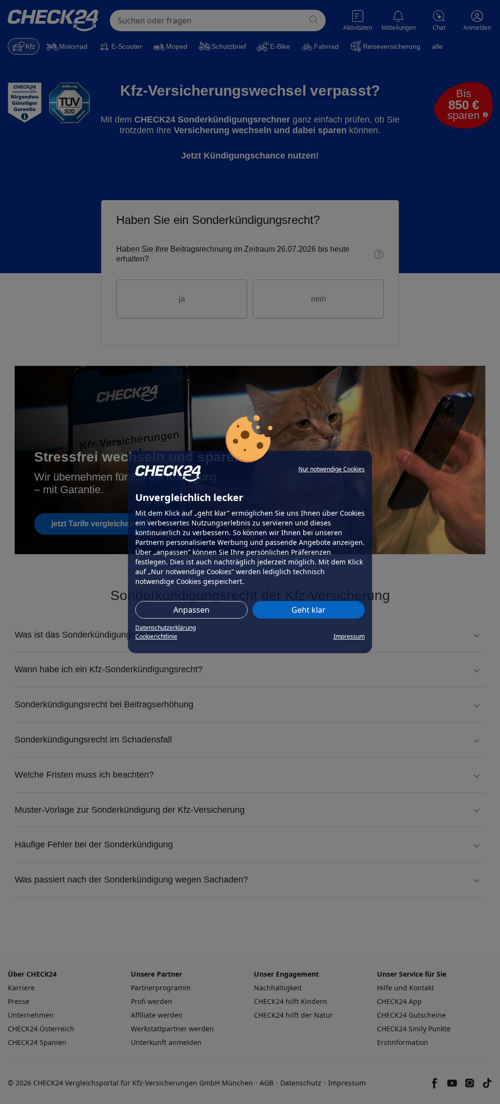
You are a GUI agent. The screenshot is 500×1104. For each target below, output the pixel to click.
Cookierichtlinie (156, 636)
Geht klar (309, 609)
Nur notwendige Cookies (331, 469)
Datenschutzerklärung (165, 627)
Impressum (349, 636)
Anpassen (191, 609)
